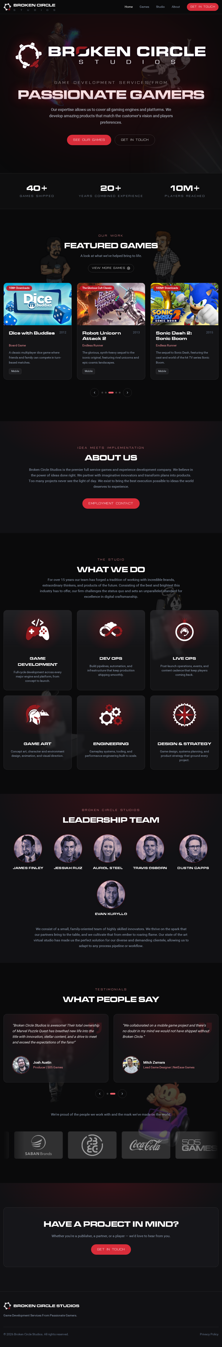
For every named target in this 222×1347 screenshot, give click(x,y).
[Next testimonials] (122, 1093)
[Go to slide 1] (102, 392)
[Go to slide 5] (120, 392)
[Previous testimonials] (99, 1093)
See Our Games (89, 140)
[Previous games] (94, 392)
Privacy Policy (209, 1334)
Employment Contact (110, 503)
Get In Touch (202, 6)
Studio (160, 6)
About (176, 6)
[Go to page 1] (109, 1094)
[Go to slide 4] (116, 392)
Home (129, 6)
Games (144, 6)
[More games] (127, 392)
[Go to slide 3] (111, 392)
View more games (108, 268)
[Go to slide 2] (106, 392)
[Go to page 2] (114, 1094)
